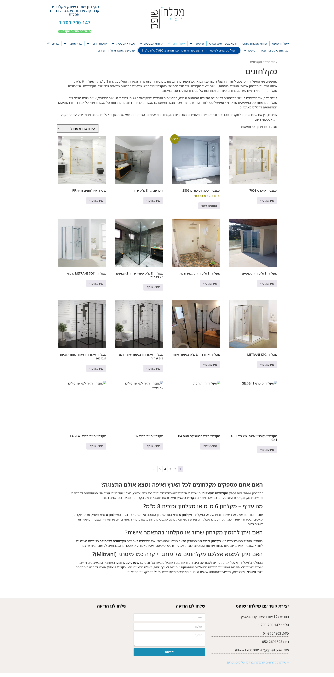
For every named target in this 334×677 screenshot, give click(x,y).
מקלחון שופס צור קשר (274, 50)
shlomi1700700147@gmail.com (258, 650)
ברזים (55, 43)
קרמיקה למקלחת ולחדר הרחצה (115, 50)
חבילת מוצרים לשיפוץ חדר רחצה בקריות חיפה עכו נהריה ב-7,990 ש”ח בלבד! (189, 50)
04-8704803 (272, 633)
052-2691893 (272, 641)
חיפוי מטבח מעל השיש (223, 43)
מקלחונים (179, 43)
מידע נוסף (267, 200)
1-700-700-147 (74, 22)
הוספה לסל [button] (209, 206)
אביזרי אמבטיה (125, 43)
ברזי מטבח (75, 43)
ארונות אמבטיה (153, 43)
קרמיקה (199, 43)
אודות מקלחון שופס (254, 43)
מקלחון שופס (280, 43)
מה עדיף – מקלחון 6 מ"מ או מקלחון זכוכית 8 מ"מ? (203, 506)
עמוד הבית (270, 62)
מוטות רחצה (99, 43)
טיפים (251, 50)
